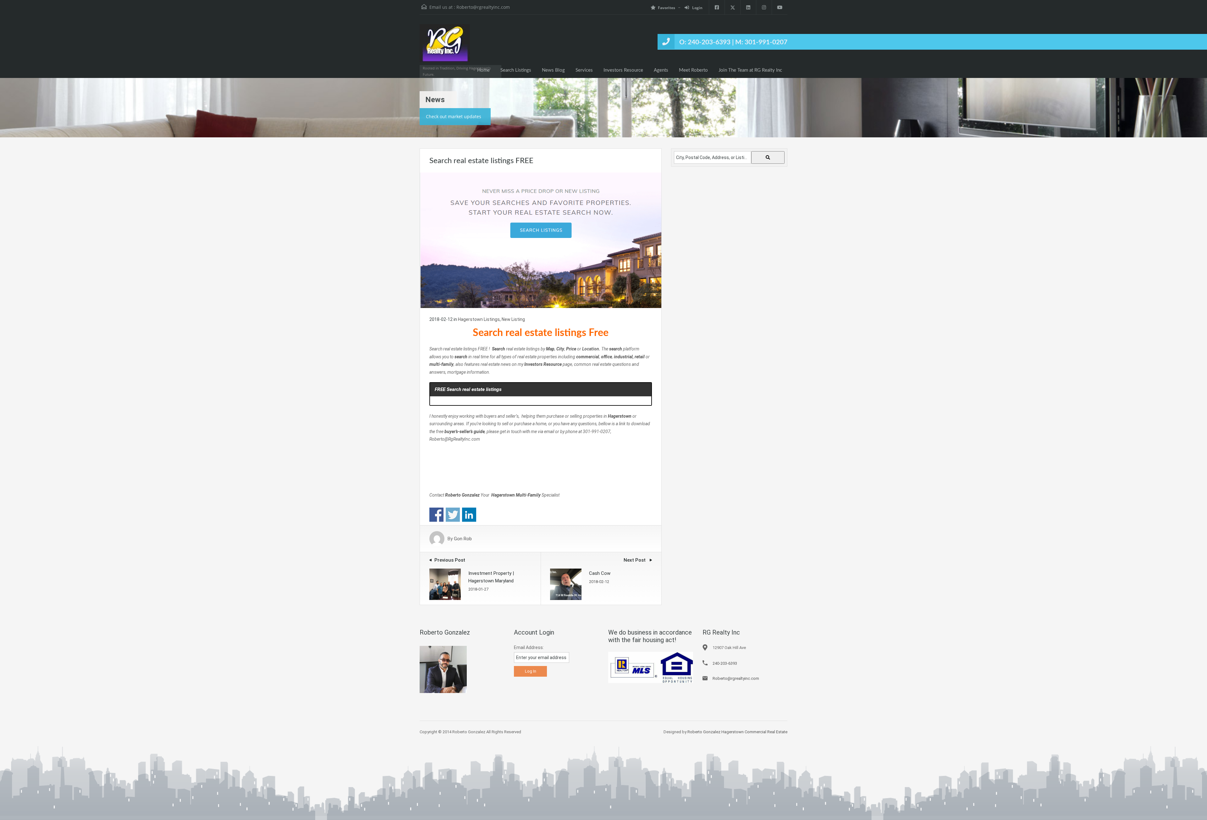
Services (584, 70)
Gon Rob (463, 539)
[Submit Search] (768, 157)
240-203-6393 (725, 663)
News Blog (553, 70)
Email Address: (529, 647)
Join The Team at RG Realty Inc (750, 70)
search (461, 356)
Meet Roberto (693, 70)
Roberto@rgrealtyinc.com (483, 7)
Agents (661, 70)
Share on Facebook (436, 515)
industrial (623, 356)
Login (697, 7)
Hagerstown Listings (479, 319)
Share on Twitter (453, 515)
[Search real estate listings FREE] (540, 239)
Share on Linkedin (469, 515)
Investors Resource (623, 70)
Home (483, 70)
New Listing (513, 319)
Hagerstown (502, 495)
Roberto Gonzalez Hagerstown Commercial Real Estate (737, 731)
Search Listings (515, 70)
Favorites (666, 7)
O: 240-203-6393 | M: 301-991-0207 (733, 42)
